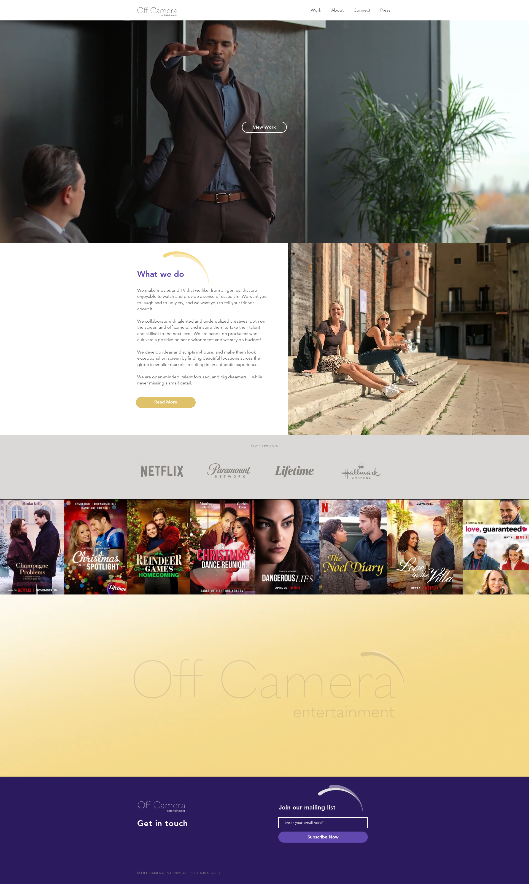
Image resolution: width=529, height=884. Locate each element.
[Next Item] (519, 546)
